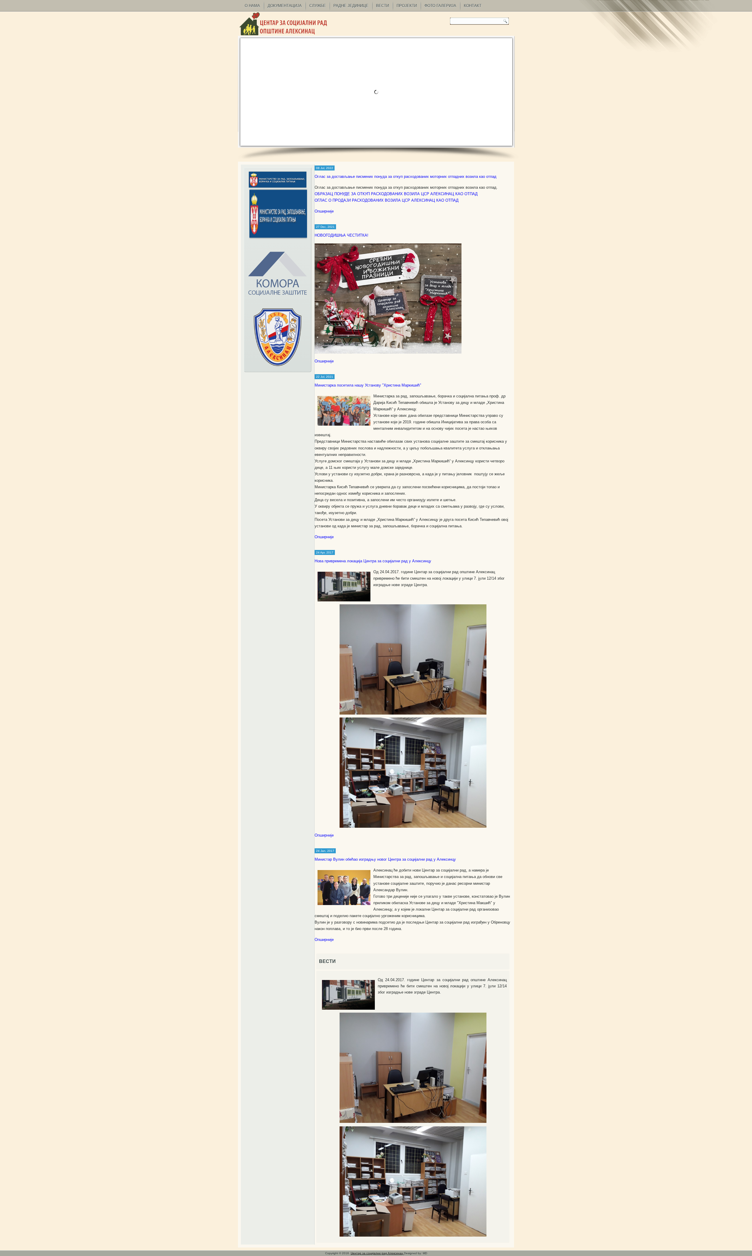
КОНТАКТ (472, 6)
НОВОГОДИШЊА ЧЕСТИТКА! (341, 235)
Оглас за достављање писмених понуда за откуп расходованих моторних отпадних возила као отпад (405, 176)
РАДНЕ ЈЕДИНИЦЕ (350, 6)
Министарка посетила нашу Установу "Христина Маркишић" (368, 385)
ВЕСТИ (382, 6)
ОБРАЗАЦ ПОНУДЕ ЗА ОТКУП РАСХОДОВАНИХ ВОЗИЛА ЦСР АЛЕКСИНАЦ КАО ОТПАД (396, 194)
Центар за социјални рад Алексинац (377, 1253)
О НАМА (252, 6)
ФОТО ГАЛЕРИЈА (440, 6)
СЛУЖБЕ (317, 6)
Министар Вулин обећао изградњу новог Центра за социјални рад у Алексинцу (385, 859)
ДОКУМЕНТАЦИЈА (285, 6)
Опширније (324, 211)
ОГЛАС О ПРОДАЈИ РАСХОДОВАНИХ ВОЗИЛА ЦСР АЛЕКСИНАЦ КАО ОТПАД (387, 200)
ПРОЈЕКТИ (407, 6)
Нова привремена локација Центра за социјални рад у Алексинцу (373, 561)
